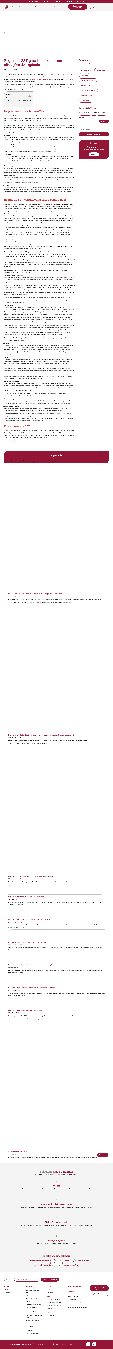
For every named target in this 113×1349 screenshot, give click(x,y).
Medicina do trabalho (45, 1265)
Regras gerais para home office (15, 97)
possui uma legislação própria (40, 79)
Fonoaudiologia (86, 70)
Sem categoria (85, 101)
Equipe (6, 1289)
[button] (29, 95)
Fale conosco (72, 1299)
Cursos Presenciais (31, 1323)
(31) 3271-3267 (44, 1)
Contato (71, 1291)
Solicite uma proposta (77, 7)
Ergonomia (84, 65)
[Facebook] (88, 1345)
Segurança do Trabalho (88, 95)
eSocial (96, 65)
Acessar (94, 154)
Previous (46, 455)
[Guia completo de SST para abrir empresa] (94, 118)
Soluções (22, 7)
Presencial (50, 1292)
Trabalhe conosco (73, 1296)
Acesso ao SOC (100, 7)
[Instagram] (91, 1345)
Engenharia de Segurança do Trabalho (40, 1260)
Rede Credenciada (45, 7)
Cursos (49, 1286)
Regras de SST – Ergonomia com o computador (19, 100)
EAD (48, 1289)
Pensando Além (86, 85)
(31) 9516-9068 (56, 1)
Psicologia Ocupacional (88, 90)
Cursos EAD (29, 1327)
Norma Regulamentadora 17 (65, 277)
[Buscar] (64, 7)
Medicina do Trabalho (88, 80)
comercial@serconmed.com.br (77, 1307)
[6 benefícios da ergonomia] (56, 804)
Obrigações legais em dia (33, 1304)
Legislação (84, 75)
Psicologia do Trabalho (70, 1265)
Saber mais (56, 1263)
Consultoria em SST (12, 103)
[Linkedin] (94, 1345)
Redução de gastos (31, 1307)
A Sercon (13, 7)
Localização (7, 1292)
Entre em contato (11, 441)
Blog (36, 7)
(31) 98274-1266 (79, 1)
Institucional (101, 70)
